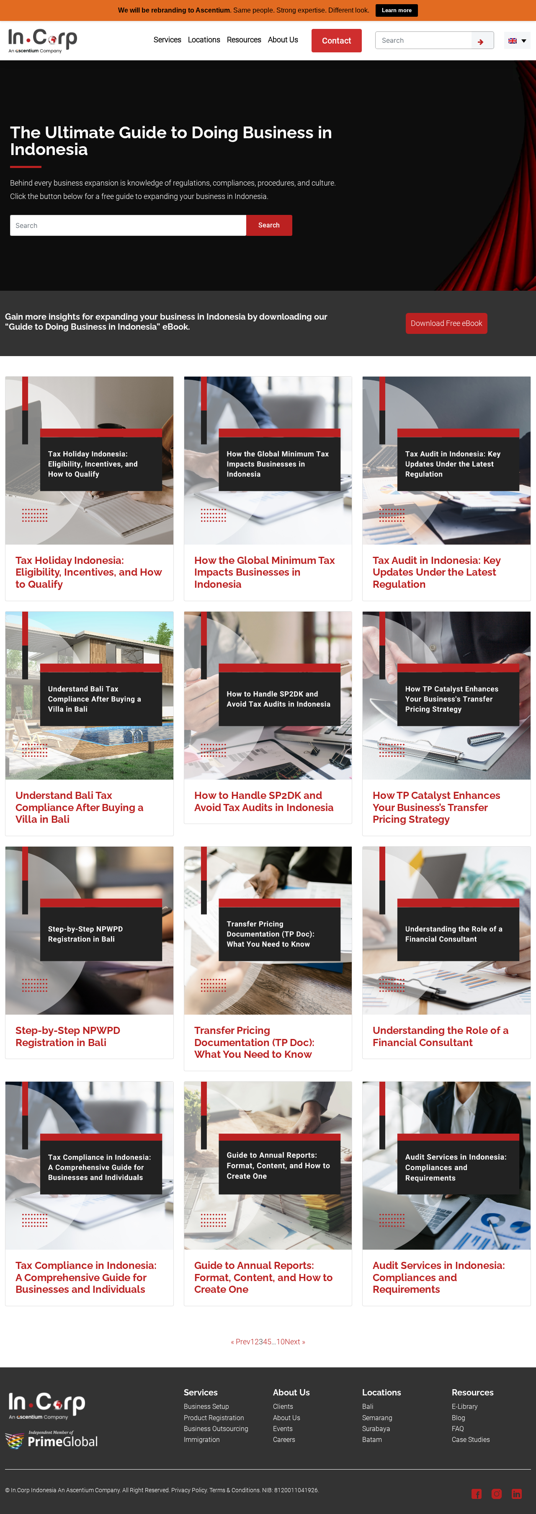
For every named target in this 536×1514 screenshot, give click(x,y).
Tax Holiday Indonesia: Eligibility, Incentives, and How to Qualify (88, 572)
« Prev (240, 1341)
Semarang (377, 1417)
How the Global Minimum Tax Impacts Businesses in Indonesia (264, 572)
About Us (286, 1417)
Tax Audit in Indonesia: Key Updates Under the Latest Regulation (436, 572)
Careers (284, 1440)
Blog (458, 1417)
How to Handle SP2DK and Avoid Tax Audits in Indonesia (264, 801)
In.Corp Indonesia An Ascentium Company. (66, 1489)
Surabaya (376, 1429)
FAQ (458, 1429)
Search (269, 225)
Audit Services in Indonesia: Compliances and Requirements (439, 1277)
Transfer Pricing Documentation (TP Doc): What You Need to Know (254, 1042)
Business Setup (206, 1407)
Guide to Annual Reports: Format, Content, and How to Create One (263, 1277)
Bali (368, 1407)
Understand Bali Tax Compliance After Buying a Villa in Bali (79, 807)
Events (283, 1429)
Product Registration (214, 1417)
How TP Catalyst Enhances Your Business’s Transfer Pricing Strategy (436, 807)
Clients (283, 1407)
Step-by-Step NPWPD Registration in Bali (67, 1036)
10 (280, 1341)
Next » (295, 1341)
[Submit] (483, 40)
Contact (336, 40)
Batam (372, 1440)
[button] (517, 40)
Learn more (397, 10)
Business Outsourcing (216, 1429)
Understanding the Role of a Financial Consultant (441, 1036)
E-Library (465, 1407)
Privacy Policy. (189, 1489)
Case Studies (471, 1440)
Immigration (202, 1440)
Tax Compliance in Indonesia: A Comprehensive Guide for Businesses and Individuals (86, 1277)
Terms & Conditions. (235, 1489)
